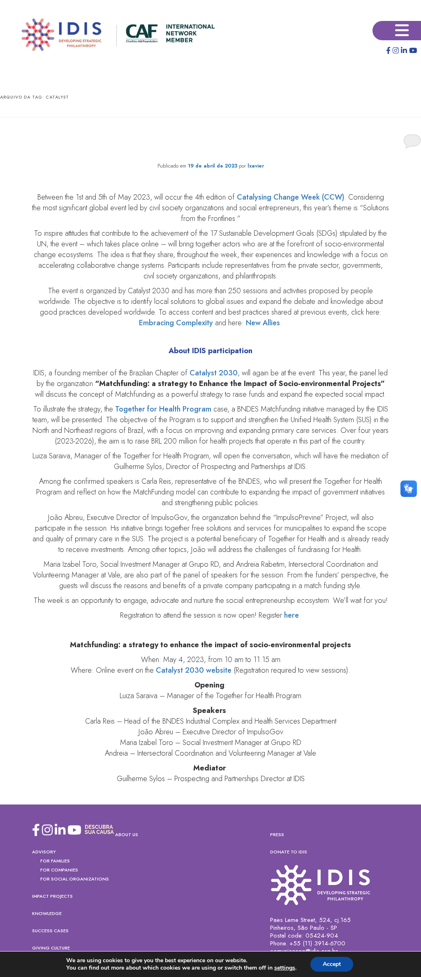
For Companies (59, 870)
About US (126, 834)
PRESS (277, 834)
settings (284, 968)
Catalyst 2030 (214, 373)
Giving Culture (51, 948)
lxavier (256, 166)
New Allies (263, 322)
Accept (332, 964)
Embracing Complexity (176, 322)
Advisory (44, 851)
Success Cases (50, 930)
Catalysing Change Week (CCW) (290, 197)
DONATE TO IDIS (288, 851)
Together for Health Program (163, 409)
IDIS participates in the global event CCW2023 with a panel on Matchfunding (210, 142)
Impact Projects (52, 896)
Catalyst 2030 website (193, 670)
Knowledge (47, 913)
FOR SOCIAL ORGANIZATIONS (74, 879)
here (291, 615)
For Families (55, 860)
